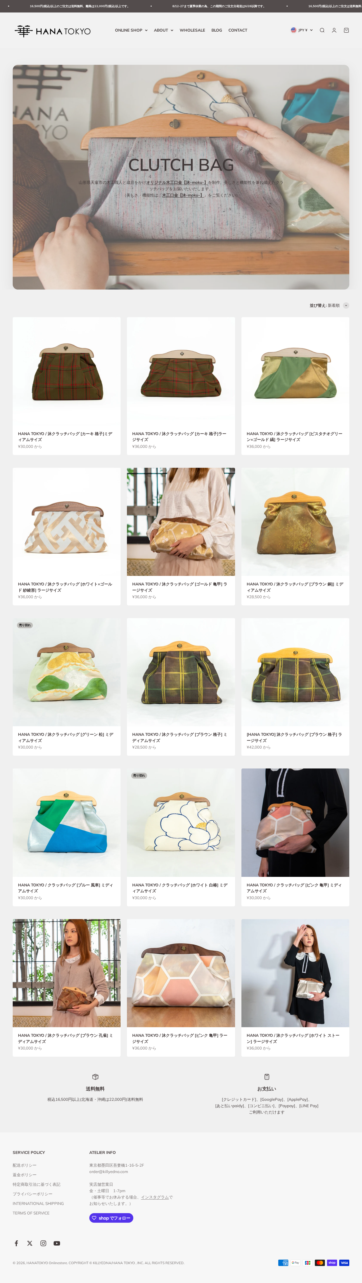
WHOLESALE (192, 29)
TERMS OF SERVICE (31, 1213)
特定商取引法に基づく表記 (36, 1184)
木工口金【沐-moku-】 (183, 195)
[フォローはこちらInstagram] (43, 1243)
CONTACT (237, 29)
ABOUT (161, 29)
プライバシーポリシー (32, 1193)
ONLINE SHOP (128, 29)
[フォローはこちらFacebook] (16, 1243)
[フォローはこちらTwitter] (29, 1243)
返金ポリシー (25, 1174)
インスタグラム (155, 1197)
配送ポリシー (25, 1165)
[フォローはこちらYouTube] (56, 1243)
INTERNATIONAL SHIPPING (38, 1203)
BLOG (216, 29)
